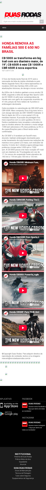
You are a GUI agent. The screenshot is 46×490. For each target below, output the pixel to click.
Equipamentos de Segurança (23, 478)
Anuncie (23, 464)
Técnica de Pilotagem (23, 473)
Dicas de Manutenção (23, 471)
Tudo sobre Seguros (23, 476)
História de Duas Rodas (23, 457)
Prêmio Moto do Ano (23, 459)
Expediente (23, 462)
